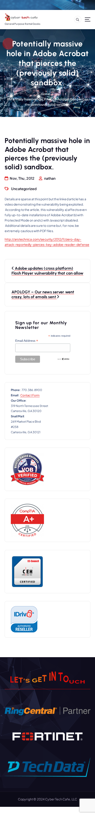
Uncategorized (24, 188)
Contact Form (30, 395)
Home (45, 94)
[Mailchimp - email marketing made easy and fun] (63, 359)
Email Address (26, 341)
